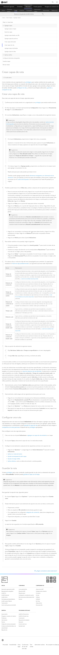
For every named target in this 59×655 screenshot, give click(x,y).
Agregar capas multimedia (11, 48)
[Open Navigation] (57, 2)
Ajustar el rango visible (14, 458)
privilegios (28, 82)
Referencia (54, 10)
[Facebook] (47, 578)
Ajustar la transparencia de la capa (17, 456)
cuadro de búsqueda (23, 179)
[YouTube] (54, 581)
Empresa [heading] (4, 610)
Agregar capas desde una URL (12, 35)
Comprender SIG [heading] (40, 585)
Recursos (28, 6)
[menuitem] (10, 589)
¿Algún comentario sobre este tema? (46, 571)
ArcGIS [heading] (3, 585)
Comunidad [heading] (22, 585)
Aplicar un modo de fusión (15, 454)
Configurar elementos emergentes (11, 58)
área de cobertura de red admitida (32, 371)
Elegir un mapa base (8, 22)
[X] (51, 578)
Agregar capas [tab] (8, 25)
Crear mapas (9, 17)
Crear (15, 10)
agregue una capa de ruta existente (37, 435)
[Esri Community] (47, 581)
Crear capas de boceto (10, 41)
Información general (8, 6)
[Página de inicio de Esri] (4, 2)
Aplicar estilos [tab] (8, 55)
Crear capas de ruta (9, 45)
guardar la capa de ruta (30, 425)
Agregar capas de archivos (11, 38)
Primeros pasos (9, 10)
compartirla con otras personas (11, 427)
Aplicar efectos (12, 461)
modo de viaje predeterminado (20, 263)
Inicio (3, 10)
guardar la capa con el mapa (31, 474)
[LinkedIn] (54, 578)
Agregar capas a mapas (10, 28)
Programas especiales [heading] (24, 610)
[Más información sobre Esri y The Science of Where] (5, 580)
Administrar (46, 10)
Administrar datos (37, 10)
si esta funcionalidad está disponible (29, 278)
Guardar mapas (6, 61)
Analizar (22, 10)
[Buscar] (52, 2)
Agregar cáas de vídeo (10, 51)
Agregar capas (17, 17)
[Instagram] (51, 581)
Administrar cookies (40, 644)
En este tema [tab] (7, 77)
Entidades (20, 6)
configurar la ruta (21, 88)
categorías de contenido (32, 512)
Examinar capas (8, 32)
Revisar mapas (6, 64)
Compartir (29, 10)
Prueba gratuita (38, 6)
